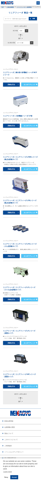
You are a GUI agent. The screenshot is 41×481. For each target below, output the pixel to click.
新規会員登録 (8, 421)
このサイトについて (11, 439)
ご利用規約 (8, 446)
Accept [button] (14, 477)
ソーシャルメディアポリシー (14, 452)
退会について (8, 433)
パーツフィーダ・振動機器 (24, 7)
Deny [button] (6, 477)
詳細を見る (11, 84)
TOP (2, 7)
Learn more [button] (7, 472)
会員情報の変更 (9, 427)
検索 (33, 18)
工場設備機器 (10, 7)
